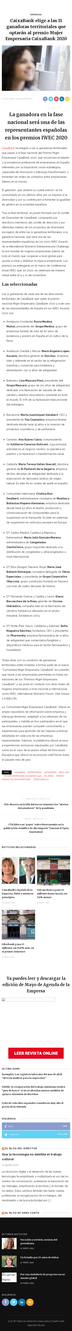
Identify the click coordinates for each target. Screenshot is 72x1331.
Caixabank (19, 772)
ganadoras (50, 772)
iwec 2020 (64, 772)
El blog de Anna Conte (22, 1213)
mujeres (49, 776)
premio (60, 776)
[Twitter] (13, 1302)
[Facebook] (5, 1302)
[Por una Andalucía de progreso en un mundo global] (9, 1277)
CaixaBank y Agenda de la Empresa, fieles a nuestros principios (17, 894)
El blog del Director (21, 1148)
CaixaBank (8, 148)
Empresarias (35, 772)
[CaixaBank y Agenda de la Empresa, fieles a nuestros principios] (18, 870)
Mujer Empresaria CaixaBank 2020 (23, 776)
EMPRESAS (36, 14)
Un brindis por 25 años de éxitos (39, 1257)
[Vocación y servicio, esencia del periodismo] (9, 1243)
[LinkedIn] (21, 1302)
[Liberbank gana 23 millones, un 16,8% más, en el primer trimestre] (18, 924)
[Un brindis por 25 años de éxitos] (9, 1261)
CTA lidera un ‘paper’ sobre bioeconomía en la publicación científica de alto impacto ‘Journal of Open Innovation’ (36, 828)
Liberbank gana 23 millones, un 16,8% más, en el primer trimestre (18, 948)
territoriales (41, 779)
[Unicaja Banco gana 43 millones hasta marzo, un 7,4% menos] (53, 870)
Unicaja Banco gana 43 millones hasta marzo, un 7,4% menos (52, 894)
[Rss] (30, 1302)
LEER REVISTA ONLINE (36, 1053)
